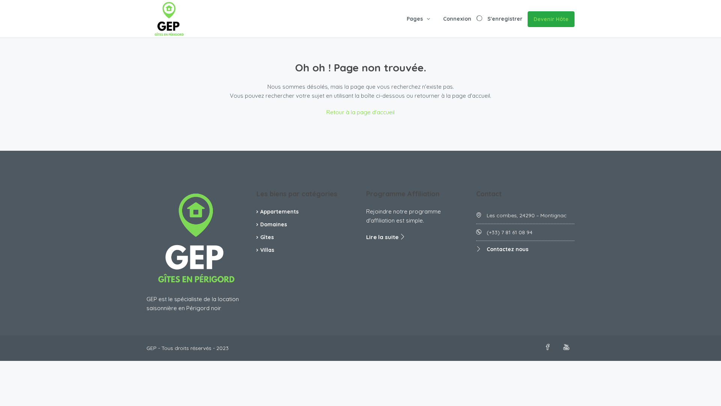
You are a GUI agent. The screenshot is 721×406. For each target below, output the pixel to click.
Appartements (279, 211)
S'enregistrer (504, 18)
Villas (267, 250)
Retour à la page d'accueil (360, 112)
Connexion (457, 18)
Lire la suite (383, 237)
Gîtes (267, 237)
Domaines (273, 224)
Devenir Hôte (551, 19)
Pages (415, 18)
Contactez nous (507, 249)
